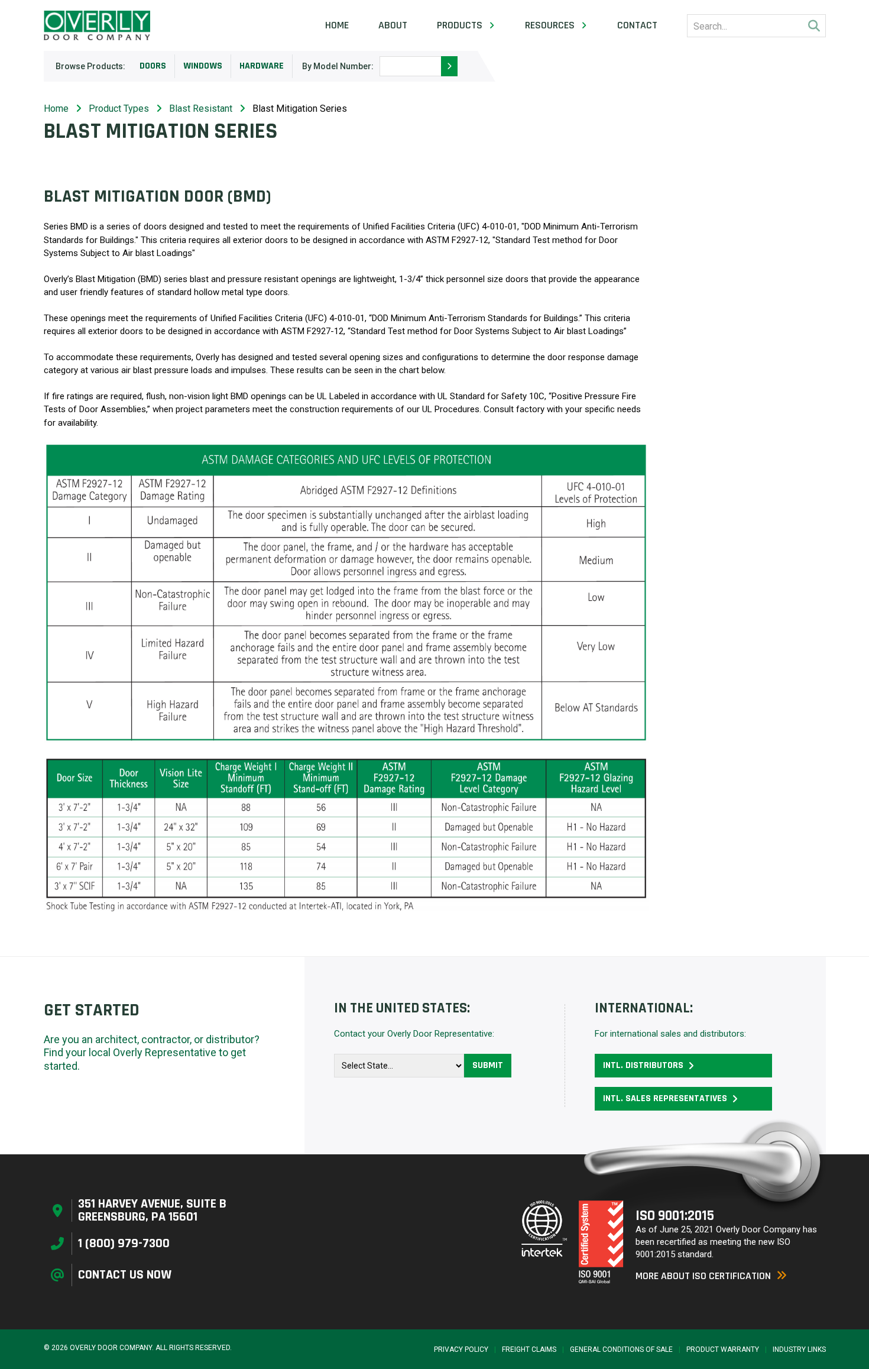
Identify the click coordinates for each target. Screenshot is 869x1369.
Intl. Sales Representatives (665, 1098)
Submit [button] (487, 1065)
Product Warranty (722, 1349)
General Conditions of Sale (621, 1349)
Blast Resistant (200, 108)
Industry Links (799, 1349)
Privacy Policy (461, 1349)
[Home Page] (97, 25)
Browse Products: (90, 66)
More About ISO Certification (703, 1276)
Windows (202, 66)
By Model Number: (338, 66)
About (392, 25)
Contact (637, 25)
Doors (153, 66)
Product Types (119, 108)
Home (337, 25)
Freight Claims (529, 1349)
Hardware (261, 66)
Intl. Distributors (643, 1065)
